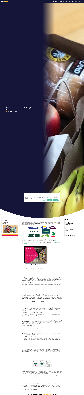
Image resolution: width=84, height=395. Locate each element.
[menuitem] (62, 1)
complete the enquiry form (58, 242)
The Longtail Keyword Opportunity (70, 229)
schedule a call (25, 243)
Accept (49, 200)
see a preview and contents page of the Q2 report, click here (30, 242)
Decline (56, 200)
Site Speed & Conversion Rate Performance (71, 224)
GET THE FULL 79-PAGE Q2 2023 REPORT (70, 235)
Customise (43, 200)
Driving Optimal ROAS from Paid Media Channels (71, 222)
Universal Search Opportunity (69, 228)
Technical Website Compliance (69, 223)
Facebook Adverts (68, 230)
